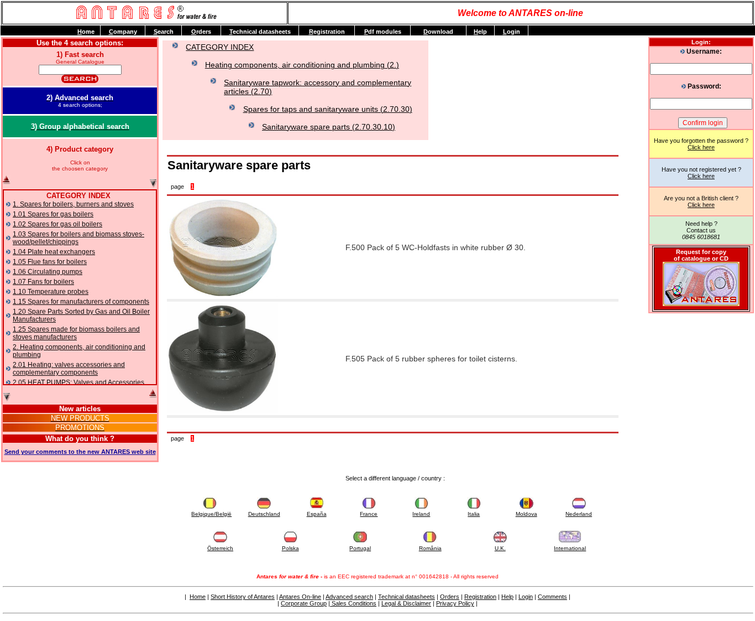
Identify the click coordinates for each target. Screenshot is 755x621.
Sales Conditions (353, 603)
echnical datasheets (260, 31)
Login (525, 596)
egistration (327, 31)
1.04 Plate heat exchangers (54, 252)
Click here (701, 147)
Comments (552, 596)
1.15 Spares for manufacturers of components (81, 302)
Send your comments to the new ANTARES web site (80, 451)
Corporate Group (304, 603)
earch (164, 31)
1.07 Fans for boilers (43, 282)
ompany (123, 31)
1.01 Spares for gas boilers (53, 214)
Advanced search (349, 596)
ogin (511, 31)
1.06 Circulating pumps (47, 272)
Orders (449, 596)
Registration (480, 596)
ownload (438, 31)
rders (201, 31)
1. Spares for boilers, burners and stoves (73, 204)
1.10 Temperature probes (50, 292)
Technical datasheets (406, 596)
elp (480, 31)
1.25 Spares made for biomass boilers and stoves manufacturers (76, 333)
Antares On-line (300, 596)
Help (507, 596)
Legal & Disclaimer (406, 603)
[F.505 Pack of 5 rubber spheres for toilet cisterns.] (222, 411)
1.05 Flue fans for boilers (50, 262)
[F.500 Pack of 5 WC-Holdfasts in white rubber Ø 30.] (222, 295)
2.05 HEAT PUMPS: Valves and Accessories (78, 382)
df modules (382, 31)
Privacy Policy (455, 603)
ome (86, 31)
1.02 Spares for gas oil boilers (57, 224)
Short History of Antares (243, 596)
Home (198, 596)
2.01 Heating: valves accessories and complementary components (69, 368)
